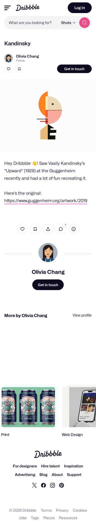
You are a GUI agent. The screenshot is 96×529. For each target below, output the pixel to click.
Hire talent (50, 466)
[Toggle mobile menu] (7, 8)
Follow (20, 60)
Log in (79, 7)
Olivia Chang (27, 56)
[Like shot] (8, 69)
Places (49, 517)
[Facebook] (43, 485)
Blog (43, 474)
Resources (68, 517)
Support (74, 474)
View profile (82, 315)
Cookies (80, 510)
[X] (34, 485)
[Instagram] (52, 485)
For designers (25, 466)
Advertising (25, 474)
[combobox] (31, 22)
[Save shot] (19, 69)
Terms (46, 510)
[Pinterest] (61, 485)
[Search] (84, 22)
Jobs (23, 517)
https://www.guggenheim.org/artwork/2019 (45, 200)
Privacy (62, 510)
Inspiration (73, 466)
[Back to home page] (27, 7)
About (57, 474)
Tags (35, 517)
